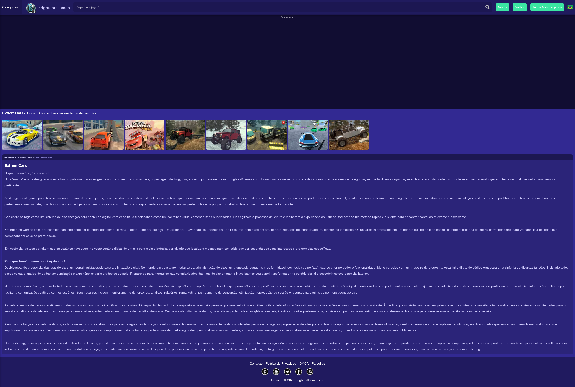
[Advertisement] (287, 29)
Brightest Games (53, 8)
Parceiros (318, 363)
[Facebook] (299, 372)
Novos (502, 7)
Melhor (520, 7)
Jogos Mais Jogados (547, 7)
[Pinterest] (265, 372)
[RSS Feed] (310, 372)
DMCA (304, 363)
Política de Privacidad (281, 363)
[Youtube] (276, 372)
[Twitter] (287, 372)
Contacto (256, 363)
